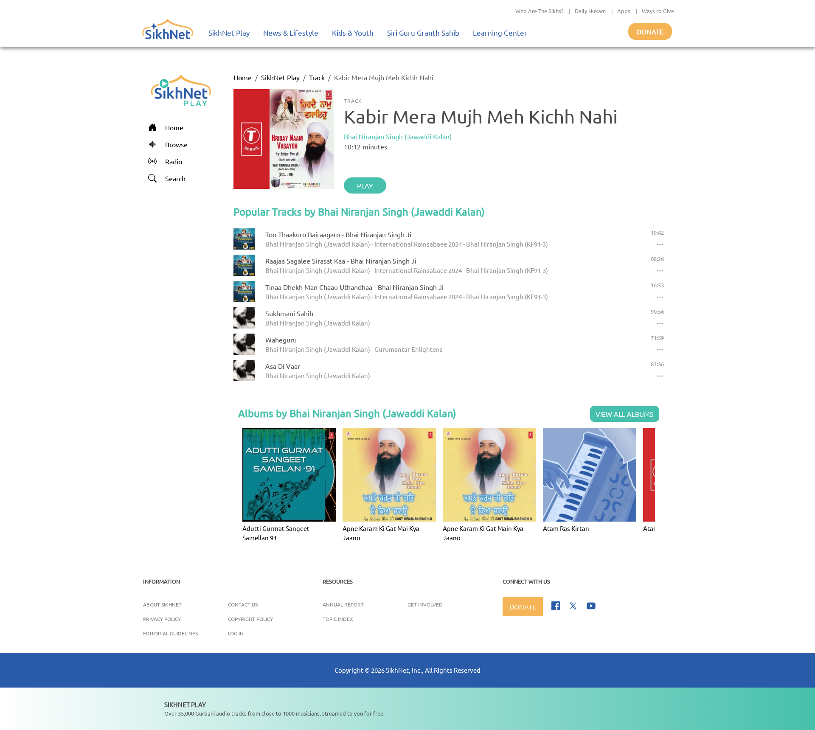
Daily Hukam (590, 10)
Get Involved (425, 604)
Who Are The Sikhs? (539, 10)
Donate (650, 31)
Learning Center (500, 32)
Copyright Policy (250, 618)
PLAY (365, 185)
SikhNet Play (229, 32)
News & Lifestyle (290, 32)
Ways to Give (658, 10)
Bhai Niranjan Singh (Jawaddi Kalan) (398, 136)
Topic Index (338, 618)
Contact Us (243, 604)
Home (242, 77)
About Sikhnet (162, 604)
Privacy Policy (162, 618)
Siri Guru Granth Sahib (423, 32)
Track (317, 77)
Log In (236, 633)
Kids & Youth (353, 32)
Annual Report (343, 604)
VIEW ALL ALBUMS (625, 414)
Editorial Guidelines (170, 633)
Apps (623, 10)
